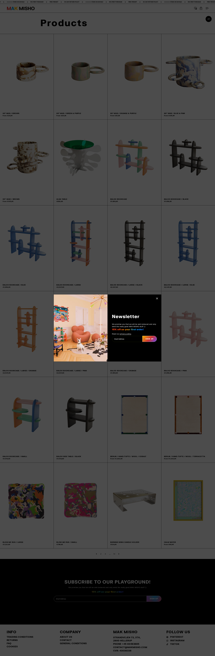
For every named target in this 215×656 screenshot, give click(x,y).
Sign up (150, 339)
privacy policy (125, 334)
